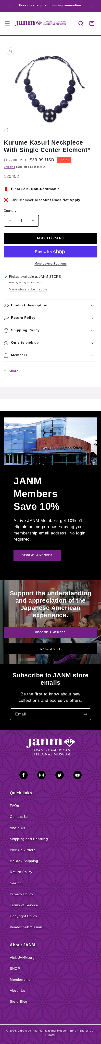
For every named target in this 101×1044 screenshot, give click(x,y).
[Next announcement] (92, 5)
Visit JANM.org (22, 957)
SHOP (15, 968)
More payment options (51, 263)
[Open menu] (7, 23)
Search (16, 883)
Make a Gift (50, 649)
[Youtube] (77, 776)
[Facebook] (23, 776)
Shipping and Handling (29, 839)
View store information (28, 289)
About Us (17, 828)
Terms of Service (24, 905)
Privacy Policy (21, 894)
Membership (20, 979)
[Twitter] (59, 776)
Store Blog (18, 1001)
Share (14, 371)
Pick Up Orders (22, 850)
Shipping (9, 166)
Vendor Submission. (26, 927)
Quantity (10, 211)
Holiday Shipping (24, 861)
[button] (81, 23)
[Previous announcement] (9, 5)
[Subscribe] (85, 714)
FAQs (14, 806)
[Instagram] (41, 776)
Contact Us (19, 817)
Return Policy (21, 872)
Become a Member (50, 632)
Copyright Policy (23, 916)
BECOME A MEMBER (37, 555)
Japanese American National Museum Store (47, 1030)
